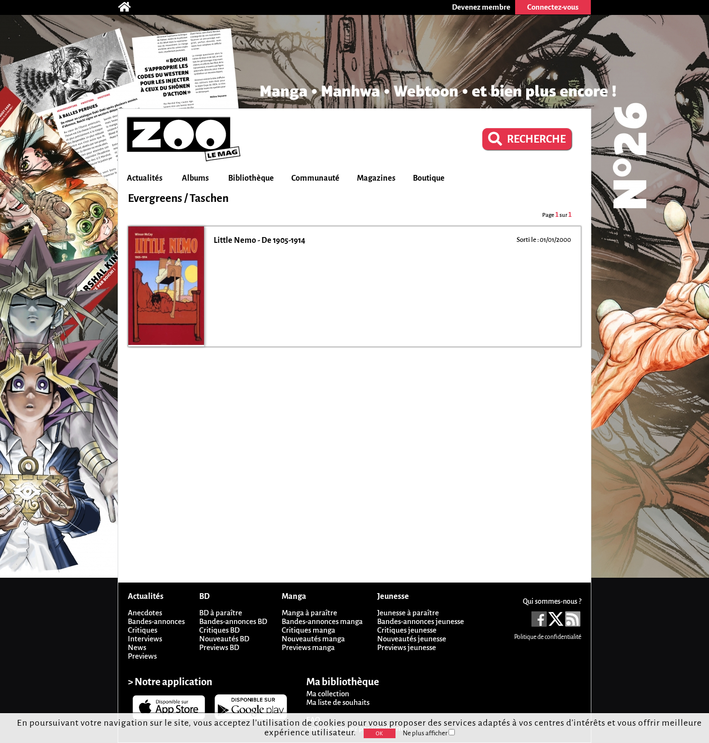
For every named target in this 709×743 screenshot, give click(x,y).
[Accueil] (129, 7)
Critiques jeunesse (406, 630)
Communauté (315, 178)
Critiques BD (219, 630)
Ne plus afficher (426, 733)
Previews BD (219, 647)
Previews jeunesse (406, 647)
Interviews (145, 639)
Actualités (145, 178)
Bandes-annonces (156, 621)
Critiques (142, 630)
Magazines (376, 178)
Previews (142, 656)
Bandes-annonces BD (233, 621)
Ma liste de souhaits (337, 702)
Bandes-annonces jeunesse (420, 621)
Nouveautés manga (313, 639)
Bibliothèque (251, 178)
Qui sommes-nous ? (552, 601)
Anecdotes (145, 613)
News (137, 647)
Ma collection (327, 694)
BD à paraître (220, 613)
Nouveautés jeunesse (411, 639)
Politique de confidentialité (547, 637)
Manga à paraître (309, 613)
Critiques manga (308, 630)
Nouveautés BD (224, 639)
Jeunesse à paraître (408, 613)
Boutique (429, 178)
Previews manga (308, 647)
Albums (195, 178)
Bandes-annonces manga (322, 621)
